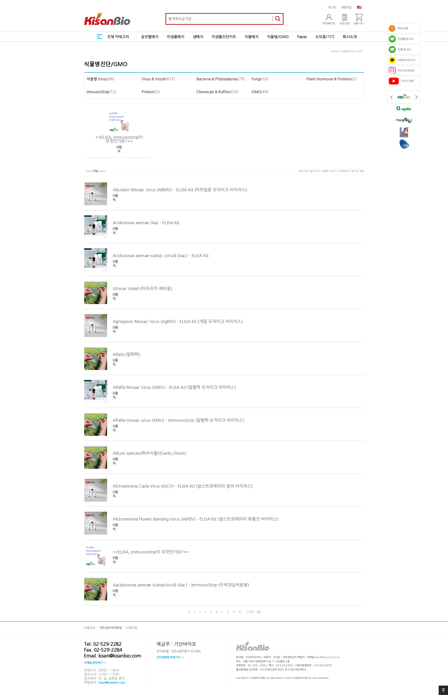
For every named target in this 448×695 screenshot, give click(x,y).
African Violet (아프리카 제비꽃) (142, 289)
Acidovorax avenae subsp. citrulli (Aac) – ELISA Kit (161, 256)
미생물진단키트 (224, 37)
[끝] (258, 611)
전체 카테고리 (118, 37)
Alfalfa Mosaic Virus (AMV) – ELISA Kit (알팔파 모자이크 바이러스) (174, 387)
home (335, 51)
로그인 (332, 7)
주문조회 (344, 23)
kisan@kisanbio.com (112, 682)
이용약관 (131, 627)
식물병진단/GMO (352, 51)
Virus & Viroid (153, 79)
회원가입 (346, 7)
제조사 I (335, 171)
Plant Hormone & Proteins (329, 79)
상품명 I (325, 171)
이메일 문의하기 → (95, 662)
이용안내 (89, 627)
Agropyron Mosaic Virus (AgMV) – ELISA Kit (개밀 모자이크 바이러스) (178, 321)
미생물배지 (175, 37)
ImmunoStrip (98, 92)
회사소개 (350, 37)
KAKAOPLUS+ (406, 60)
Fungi (256, 79)
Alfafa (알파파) (126, 354)
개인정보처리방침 (110, 627)
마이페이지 (328, 23)
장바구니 (359, 23)
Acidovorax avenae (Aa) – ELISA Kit (146, 223)
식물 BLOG (403, 49)
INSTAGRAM (405, 70)
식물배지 (252, 37)
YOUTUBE (406, 81)
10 (240, 611)
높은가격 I (315, 171)
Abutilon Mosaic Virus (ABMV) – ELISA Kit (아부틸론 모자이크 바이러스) (180, 190)
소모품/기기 (324, 37)
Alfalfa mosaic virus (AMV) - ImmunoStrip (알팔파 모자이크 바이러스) (178, 420)
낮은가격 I (304, 171)
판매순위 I (345, 171)
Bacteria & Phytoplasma (216, 79)
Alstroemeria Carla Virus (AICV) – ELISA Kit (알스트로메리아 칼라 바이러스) (183, 486)
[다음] (250, 611)
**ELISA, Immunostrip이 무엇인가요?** (119, 139)
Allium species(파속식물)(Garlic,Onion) (149, 453)
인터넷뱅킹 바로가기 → (170, 657)
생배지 (198, 37)
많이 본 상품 (357, 171)
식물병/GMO (278, 37)
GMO (256, 92)
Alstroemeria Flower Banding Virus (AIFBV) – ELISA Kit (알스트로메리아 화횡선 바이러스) (196, 519)
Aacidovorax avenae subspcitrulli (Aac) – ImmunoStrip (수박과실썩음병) (181, 585)
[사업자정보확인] (297, 669)
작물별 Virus (97, 79)
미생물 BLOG (405, 39)
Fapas (302, 37)
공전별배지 (149, 37)
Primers (148, 92)
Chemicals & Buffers (213, 92)
